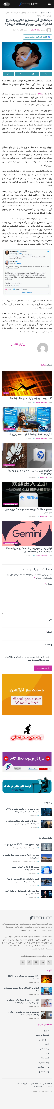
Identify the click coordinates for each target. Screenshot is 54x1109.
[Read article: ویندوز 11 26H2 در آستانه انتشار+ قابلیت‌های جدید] (46, 870)
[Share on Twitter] (21, 74)
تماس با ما (38, 1086)
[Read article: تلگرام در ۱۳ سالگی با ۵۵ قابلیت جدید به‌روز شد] (27, 419)
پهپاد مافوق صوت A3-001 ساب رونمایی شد (20, 844)
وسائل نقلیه (44, 1062)
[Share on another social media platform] (8, 74)
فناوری (43, 12)
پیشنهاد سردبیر (9, 429)
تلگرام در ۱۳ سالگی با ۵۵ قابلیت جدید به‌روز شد (30, 434)
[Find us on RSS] (22, 962)
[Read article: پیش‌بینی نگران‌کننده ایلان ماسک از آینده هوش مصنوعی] (46, 894)
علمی (47, 1053)
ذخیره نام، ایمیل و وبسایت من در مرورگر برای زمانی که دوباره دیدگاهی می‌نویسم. (26, 658)
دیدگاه (48, 584)
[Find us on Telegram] (36, 962)
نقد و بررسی (44, 1039)
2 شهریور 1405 (33, 873)
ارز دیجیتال (44, 1049)
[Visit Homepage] (28, 4)
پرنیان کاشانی (35, 30)
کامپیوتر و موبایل (42, 1035)
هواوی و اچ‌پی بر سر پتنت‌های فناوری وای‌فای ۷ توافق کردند (23, 1013)
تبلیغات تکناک (21, 1083)
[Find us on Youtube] (42, 962)
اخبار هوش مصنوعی (10, 504)
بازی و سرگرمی (43, 1067)
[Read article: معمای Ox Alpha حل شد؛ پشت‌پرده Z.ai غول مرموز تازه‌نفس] (27, 494)
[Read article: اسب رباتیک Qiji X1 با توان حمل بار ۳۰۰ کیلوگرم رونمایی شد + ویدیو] (46, 882)
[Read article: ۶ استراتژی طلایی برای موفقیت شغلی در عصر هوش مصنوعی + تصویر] (46, 824)
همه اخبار (34, 1083)
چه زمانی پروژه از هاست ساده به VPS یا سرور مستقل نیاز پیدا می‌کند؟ (22, 810)
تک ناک (49, 12)
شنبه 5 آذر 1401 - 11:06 (20, 30)
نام (49, 619)
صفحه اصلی (47, 1083)
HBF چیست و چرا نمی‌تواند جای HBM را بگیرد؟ (31, 398)
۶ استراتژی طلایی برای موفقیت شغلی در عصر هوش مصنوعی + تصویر (22, 822)
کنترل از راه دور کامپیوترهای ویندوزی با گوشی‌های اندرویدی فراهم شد (23, 1001)
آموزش (46, 1044)
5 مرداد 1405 (33, 827)
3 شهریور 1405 (33, 885)
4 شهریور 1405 (29, 402)
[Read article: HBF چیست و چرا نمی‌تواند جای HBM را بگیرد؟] (27, 383)
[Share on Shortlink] (46, 74)
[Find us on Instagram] (29, 962)
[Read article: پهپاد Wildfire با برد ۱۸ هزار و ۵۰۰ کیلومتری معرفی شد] (46, 858)
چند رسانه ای (43, 1071)
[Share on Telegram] (33, 74)
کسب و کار (45, 1058)
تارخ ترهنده (43, 477)
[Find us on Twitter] (49, 962)
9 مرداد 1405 (33, 815)
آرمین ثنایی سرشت (41, 402)
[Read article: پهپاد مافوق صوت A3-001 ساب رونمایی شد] (46, 847)
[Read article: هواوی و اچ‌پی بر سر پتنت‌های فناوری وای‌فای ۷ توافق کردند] (27, 455)
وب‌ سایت (48, 644)
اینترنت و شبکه (9, 465)
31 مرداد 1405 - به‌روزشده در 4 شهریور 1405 (25, 861)
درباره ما (49, 1086)
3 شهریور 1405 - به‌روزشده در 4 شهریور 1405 (25, 848)
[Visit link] (27, 694)
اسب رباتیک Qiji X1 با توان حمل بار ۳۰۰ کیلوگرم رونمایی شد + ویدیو (23, 880)
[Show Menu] (49, 4)
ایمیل (48, 632)
